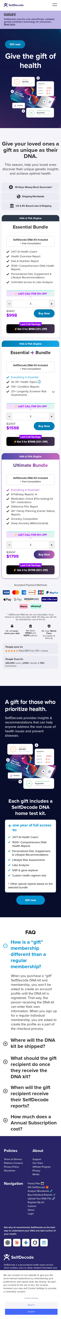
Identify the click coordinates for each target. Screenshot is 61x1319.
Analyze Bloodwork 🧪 (40, 1191)
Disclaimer (9, 1170)
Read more (9, 24)
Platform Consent (13, 1163)
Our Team (38, 1163)
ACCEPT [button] (31, 1312)
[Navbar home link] (14, 5)
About (31, 1209)
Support (37, 1159)
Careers (32, 1206)
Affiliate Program (42, 1166)
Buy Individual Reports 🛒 (42, 1194)
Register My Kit (36, 1202)
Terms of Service (13, 1159)
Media (36, 1174)
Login (31, 1213)
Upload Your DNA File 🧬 (41, 1198)
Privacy (36, 1170)
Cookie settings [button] (31, 1298)
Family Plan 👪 (36, 1183)
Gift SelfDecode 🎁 (38, 1187)
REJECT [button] (31, 1305)
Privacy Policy (11, 1166)
